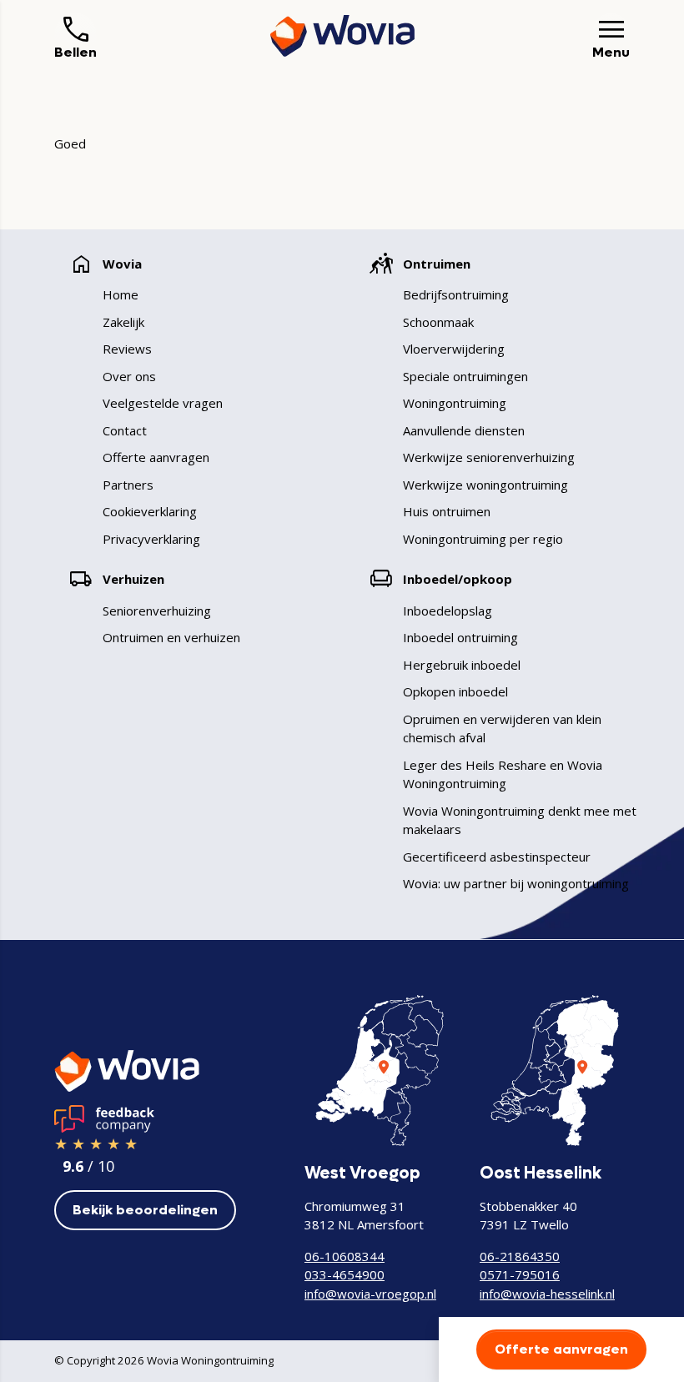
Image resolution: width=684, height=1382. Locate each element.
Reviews (127, 348)
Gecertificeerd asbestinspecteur (497, 856)
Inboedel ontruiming (460, 637)
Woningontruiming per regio (483, 538)
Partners (128, 484)
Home (120, 294)
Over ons (129, 376)
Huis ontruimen (446, 511)
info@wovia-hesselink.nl (547, 1293)
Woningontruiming (454, 402)
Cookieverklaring (150, 511)
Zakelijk (123, 322)
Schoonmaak (438, 322)
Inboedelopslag (447, 610)
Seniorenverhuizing (157, 610)
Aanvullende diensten (464, 430)
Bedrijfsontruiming (456, 294)
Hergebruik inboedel (462, 664)
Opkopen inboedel (455, 691)
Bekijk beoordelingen (145, 1210)
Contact (125, 430)
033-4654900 (344, 1274)
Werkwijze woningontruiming (485, 484)
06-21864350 (520, 1256)
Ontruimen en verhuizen (171, 637)
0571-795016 (520, 1274)
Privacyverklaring (151, 538)
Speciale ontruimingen (465, 376)
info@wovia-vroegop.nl (370, 1293)
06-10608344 (344, 1256)
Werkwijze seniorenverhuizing (489, 457)
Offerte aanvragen (156, 457)
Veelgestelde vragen (163, 402)
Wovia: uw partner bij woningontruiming (516, 883)
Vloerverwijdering (454, 348)
